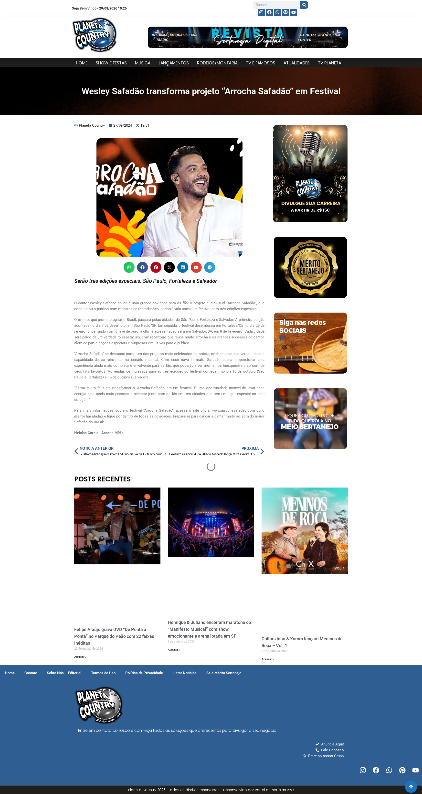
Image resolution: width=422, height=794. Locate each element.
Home (10, 673)
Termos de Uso (103, 673)
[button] (129, 267)
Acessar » (80, 657)
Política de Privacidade (144, 673)
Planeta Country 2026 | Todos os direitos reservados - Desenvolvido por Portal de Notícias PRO (211, 789)
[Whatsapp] (277, 12)
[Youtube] (293, 12)
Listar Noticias (185, 673)
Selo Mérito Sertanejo (223, 673)
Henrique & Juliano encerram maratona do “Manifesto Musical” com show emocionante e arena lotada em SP (209, 629)
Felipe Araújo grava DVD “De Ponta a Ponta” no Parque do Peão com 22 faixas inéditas (114, 636)
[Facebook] (269, 12)
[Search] (304, 5)
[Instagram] (261, 12)
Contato (30, 673)
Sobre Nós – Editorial (64, 673)
